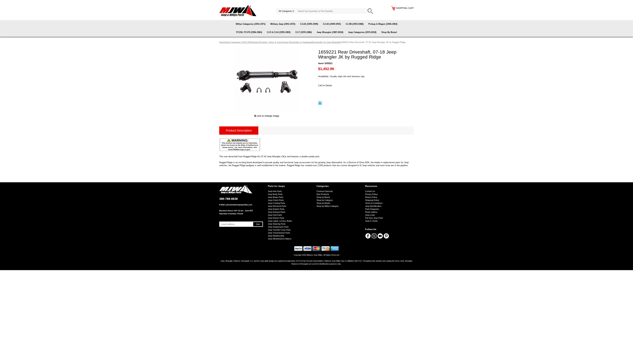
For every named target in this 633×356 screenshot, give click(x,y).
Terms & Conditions (374, 203)
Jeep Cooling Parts (276, 203)
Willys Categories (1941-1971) (250, 24)
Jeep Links (370, 215)
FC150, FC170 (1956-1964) (249, 32)
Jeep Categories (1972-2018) (362, 32)
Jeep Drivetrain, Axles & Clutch (268, 42)
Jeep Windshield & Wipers (279, 239)
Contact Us (370, 191)
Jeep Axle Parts (275, 191)
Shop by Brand (323, 197)
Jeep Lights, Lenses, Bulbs (280, 221)
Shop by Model (323, 203)
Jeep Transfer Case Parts (279, 230)
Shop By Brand (389, 32)
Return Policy (371, 197)
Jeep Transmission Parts (279, 233)
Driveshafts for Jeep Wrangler (326, 42)
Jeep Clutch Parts (276, 200)
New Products (322, 194)
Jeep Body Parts (275, 194)
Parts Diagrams (372, 209)
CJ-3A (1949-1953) (332, 24)
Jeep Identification (373, 206)
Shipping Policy (372, 200)
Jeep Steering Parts (277, 224)
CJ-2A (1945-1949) (309, 24)
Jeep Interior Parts (276, 218)
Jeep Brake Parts (275, 197)
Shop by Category (324, 200)
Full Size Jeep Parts (374, 218)
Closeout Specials (324, 191)
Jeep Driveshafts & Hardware (297, 42)
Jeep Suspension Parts (278, 227)
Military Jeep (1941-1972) (282, 24)
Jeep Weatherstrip (276, 236)
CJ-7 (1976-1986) (303, 32)
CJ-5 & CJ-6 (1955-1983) (278, 32)
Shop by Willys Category (327, 206)
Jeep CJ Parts (371, 221)
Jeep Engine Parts (276, 209)
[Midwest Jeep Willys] (237, 10)
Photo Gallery (371, 212)
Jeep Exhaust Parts (276, 212)
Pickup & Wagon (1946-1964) (382, 24)
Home (222, 42)
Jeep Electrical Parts (277, 206)
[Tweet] (320, 104)
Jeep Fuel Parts (275, 215)
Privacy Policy (371, 194)
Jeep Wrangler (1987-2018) (330, 32)
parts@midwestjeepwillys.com (239, 205)
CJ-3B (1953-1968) (354, 24)
